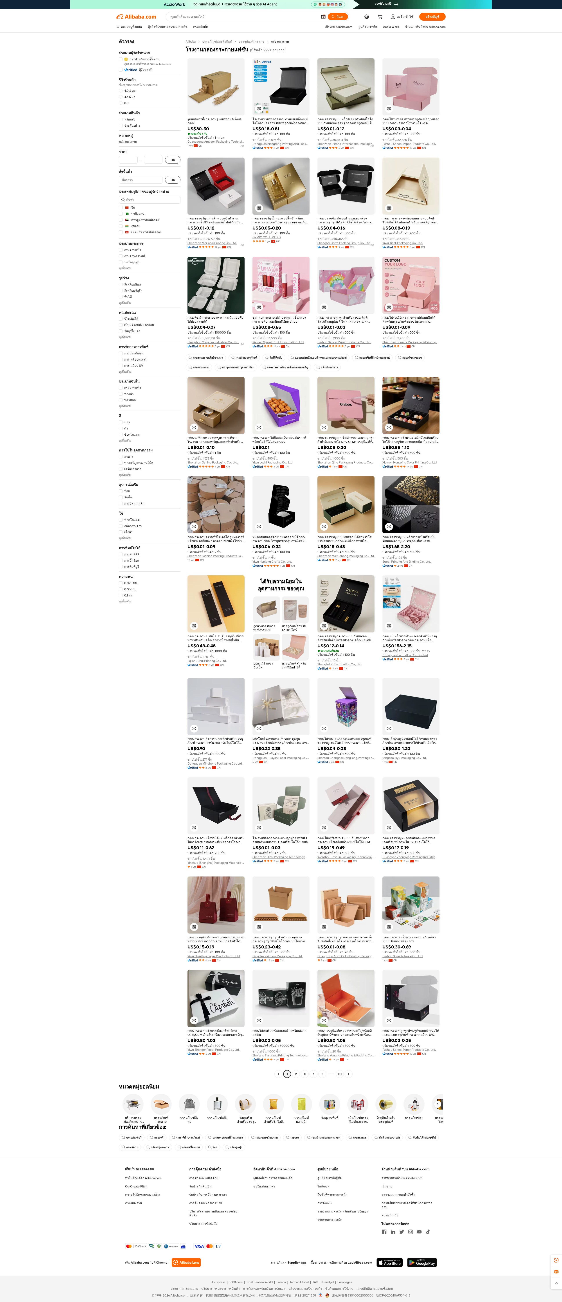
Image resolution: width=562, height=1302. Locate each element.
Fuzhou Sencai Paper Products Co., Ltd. (409, 143)
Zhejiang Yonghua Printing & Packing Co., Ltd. (346, 1055)
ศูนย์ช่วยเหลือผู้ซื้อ (329, 1178)
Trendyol (328, 1282)
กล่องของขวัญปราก (267, 1137)
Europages (344, 1282)
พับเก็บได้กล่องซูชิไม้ (424, 1137)
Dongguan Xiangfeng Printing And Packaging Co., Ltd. (281, 143)
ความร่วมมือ (390, 1215)
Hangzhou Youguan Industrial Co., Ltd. (213, 342)
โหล (215, 1147)
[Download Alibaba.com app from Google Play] (422, 1262)
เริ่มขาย (387, 1186)
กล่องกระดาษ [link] (280, 41)
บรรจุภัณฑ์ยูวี (134, 1137)
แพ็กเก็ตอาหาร (329, 367)
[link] (556, 1260)
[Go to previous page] (278, 1074)
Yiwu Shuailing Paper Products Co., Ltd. (213, 956)
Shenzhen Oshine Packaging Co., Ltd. (212, 462)
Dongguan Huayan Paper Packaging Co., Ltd (281, 758)
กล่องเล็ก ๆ (132, 1147)
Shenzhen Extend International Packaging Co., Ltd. (346, 143)
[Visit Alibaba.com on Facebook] (384, 1231)
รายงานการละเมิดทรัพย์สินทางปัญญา (342, 1211)
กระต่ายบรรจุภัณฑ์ (246, 357)
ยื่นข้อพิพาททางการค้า (332, 1194)
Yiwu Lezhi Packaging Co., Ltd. (272, 462)
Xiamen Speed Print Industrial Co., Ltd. (278, 342)
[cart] (381, 17)
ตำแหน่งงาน (133, 1203)
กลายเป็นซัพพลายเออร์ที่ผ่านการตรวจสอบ (407, 1205)
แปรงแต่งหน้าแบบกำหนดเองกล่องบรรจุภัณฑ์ (321, 357)
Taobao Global (299, 1282)
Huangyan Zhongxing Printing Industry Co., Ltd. (411, 857)
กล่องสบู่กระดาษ (160, 1147)
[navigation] (149, 558)
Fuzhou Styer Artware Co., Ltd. (402, 956)
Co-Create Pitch (136, 1186)
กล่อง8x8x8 (359, 1137)
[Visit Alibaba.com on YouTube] (419, 1231)
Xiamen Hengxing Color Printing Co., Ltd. (409, 462)
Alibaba (191, 41)
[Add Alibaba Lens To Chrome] (186, 1262)
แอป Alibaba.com (360, 1262)
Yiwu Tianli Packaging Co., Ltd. (402, 243)
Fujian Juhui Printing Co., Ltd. (207, 661)
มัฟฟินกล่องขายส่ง (389, 1137)
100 (340, 1074)
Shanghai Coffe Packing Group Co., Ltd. (344, 243)
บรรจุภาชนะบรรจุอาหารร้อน (238, 367)
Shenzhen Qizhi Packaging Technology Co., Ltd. (281, 857)
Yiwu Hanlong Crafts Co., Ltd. (272, 561)
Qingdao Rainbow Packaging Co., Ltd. (277, 956)
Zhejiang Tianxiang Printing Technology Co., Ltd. (281, 1055)
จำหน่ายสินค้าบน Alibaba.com (402, 1178)
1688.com (236, 1282)
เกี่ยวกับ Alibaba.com (139, 1169)
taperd (294, 1137)
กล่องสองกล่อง (201, 367)
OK (173, 160)
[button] (323, 16)
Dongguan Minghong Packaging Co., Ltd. (215, 763)
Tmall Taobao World (259, 1282)
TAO (315, 1282)
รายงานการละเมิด (329, 1219)
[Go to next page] (349, 1074)
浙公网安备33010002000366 (352, 1295)
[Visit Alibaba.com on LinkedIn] (393, 1231)
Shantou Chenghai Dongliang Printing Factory (346, 758)
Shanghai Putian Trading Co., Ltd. (339, 664)
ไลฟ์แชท (323, 1186)
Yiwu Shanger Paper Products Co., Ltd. (213, 1049)
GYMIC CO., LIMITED (266, 237)
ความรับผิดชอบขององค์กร (142, 1194)
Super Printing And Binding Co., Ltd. (406, 561)
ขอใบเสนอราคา (264, 1186)
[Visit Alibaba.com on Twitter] (401, 1231)
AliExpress (218, 1282)
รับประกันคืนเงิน (200, 1186)
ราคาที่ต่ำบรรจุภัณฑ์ (188, 1137)
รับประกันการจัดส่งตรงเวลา (208, 1194)
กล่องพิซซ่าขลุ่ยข (412, 357)
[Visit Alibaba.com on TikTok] (428, 1231)
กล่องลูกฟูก (236, 1147)
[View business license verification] (321, 1295)
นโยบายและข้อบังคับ (203, 1223)
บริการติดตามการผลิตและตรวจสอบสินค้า (213, 1213)
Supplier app (296, 1262)
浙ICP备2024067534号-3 (393, 1295)
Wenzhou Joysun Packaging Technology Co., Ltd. (346, 857)
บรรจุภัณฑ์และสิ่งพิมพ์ (217, 41)
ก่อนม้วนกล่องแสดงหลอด (326, 1137)
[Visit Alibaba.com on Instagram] (410, 1231)
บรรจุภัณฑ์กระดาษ (251, 41)
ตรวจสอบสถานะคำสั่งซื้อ (398, 1194)
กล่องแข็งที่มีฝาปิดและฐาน (374, 357)
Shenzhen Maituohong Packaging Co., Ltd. (346, 556)
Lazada (281, 1282)
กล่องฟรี (159, 1137)
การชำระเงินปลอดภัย (203, 1178)
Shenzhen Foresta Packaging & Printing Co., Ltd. (411, 342)
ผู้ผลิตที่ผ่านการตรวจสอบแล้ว (272, 1178)
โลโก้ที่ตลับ (276, 357)
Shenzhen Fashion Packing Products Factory (216, 556)
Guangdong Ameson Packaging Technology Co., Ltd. (216, 141)
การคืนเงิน (324, 1203)
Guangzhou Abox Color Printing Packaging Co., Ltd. (346, 956)
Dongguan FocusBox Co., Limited (405, 655)
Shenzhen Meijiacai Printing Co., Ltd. (212, 243)
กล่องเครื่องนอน (191, 1147)
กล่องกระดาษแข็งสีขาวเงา (208, 357)
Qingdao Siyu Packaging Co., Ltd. (404, 758)
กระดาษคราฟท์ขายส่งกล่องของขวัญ (287, 367)
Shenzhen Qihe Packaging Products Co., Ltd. (346, 462)
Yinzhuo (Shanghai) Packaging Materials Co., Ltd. (216, 862)
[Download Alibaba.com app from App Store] (389, 1262)
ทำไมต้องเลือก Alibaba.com (143, 1178)
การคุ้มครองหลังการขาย (205, 1203)
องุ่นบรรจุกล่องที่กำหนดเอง (228, 1137)
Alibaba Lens (140, 1262)
